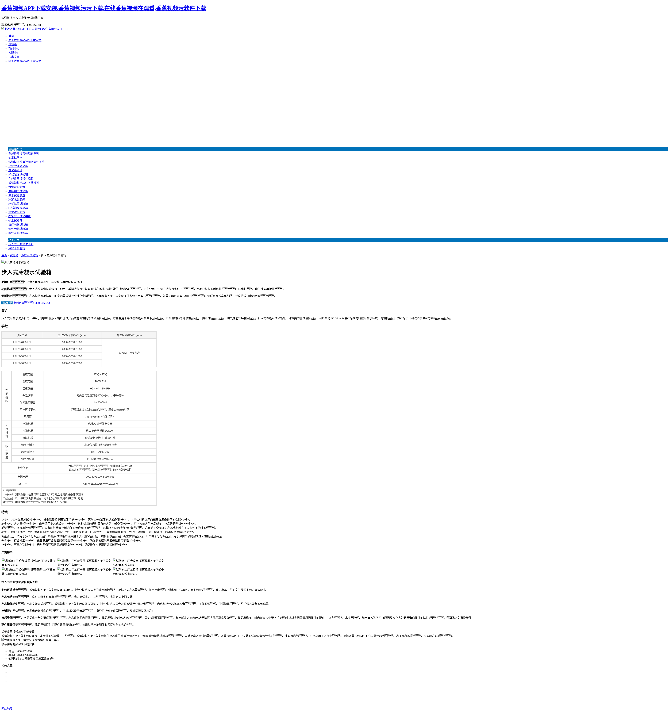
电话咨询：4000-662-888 (32, 302)
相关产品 (14, 240)
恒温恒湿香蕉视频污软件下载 (26, 161)
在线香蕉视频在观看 (20, 178)
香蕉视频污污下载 (310, 694)
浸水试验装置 (16, 187)
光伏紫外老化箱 (18, 166)
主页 (4, 255)
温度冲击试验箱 (18, 191)
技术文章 (14, 56)
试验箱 (12, 44)
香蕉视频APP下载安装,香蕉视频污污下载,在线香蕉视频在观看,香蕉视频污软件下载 (103, 8)
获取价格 (7, 302)
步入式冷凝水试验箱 (20, 244)
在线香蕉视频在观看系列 (23, 153)
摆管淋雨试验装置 (19, 216)
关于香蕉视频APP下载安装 (24, 40)
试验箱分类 (15, 149)
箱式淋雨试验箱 (18, 203)
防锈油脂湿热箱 (18, 207)
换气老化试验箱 (18, 233)
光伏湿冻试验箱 (18, 174)
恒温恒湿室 (374, 694)
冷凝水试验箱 (16, 199)
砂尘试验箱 (15, 220)
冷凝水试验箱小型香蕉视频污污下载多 (32, 676)
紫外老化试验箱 (18, 228)
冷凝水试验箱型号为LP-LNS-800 (28, 680)
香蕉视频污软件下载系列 (23, 182)
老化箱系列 (15, 170)
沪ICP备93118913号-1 (400, 701)
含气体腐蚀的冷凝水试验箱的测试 (29, 672)
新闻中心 (14, 48)
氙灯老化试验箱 (18, 224)
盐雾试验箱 (15, 157)
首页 (11, 36)
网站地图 (355, 701)
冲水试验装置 (16, 195)
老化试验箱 (358, 694)
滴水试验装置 (16, 212)
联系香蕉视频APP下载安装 (24, 61)
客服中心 (14, 52)
